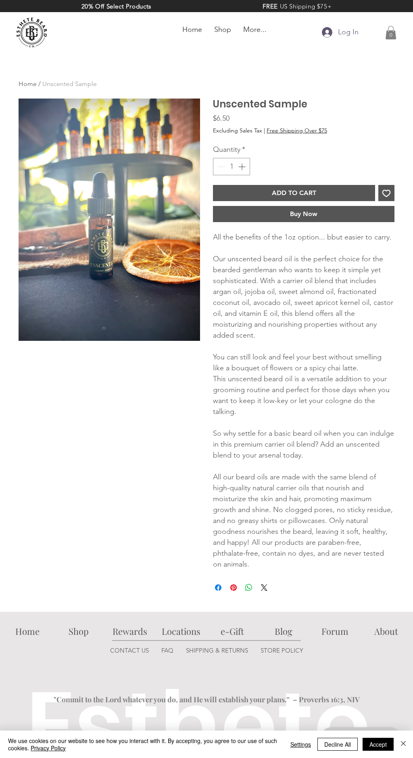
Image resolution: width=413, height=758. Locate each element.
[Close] (403, 744)
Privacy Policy (48, 748)
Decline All (337, 744)
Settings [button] (300, 744)
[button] (390, 32)
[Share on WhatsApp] (249, 587)
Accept (378, 744)
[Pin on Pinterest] (233, 587)
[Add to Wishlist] (386, 193)
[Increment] (242, 166)
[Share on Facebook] (218, 587)
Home (28, 84)
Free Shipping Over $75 (297, 130)
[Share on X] (264, 587)
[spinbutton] (231, 166)
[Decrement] (220, 166)
